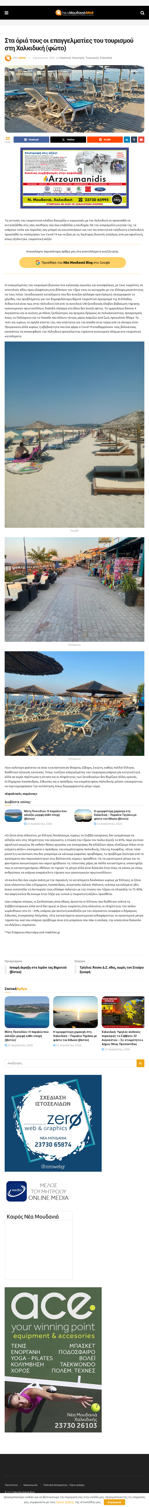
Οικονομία (78, 57)
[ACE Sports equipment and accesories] (53, 1359)
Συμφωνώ (114, 1502)
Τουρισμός (92, 57)
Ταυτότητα (11, 1485)
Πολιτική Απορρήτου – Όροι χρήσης (63, 1485)
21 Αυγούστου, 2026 (117, 1049)
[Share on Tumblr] (134, 139)
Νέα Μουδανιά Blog (24, 1492)
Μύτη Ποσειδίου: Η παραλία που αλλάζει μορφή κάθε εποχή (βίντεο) (45, 815)
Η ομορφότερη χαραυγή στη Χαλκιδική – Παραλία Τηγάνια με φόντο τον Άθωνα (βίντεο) (115, 815)
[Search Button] (142, 13)
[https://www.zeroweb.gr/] (53, 1123)
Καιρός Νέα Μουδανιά (33, 1217)
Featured (65, 57)
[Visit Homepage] (74, 13)
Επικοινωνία (30, 1485)
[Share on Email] (141, 139)
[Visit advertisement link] (74, 178)
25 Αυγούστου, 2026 (39, 823)
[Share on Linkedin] (127, 139)
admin (22, 57)
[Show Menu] (6, 13)
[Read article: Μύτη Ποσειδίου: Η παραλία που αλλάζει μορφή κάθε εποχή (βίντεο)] (13, 815)
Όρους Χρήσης (65, 1502)
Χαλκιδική (106, 57)
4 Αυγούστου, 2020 (44, 57)
